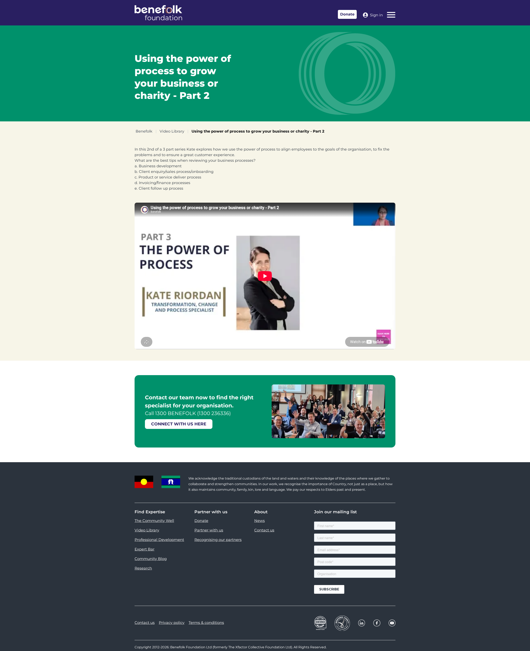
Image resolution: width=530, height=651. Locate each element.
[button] (522, 638)
